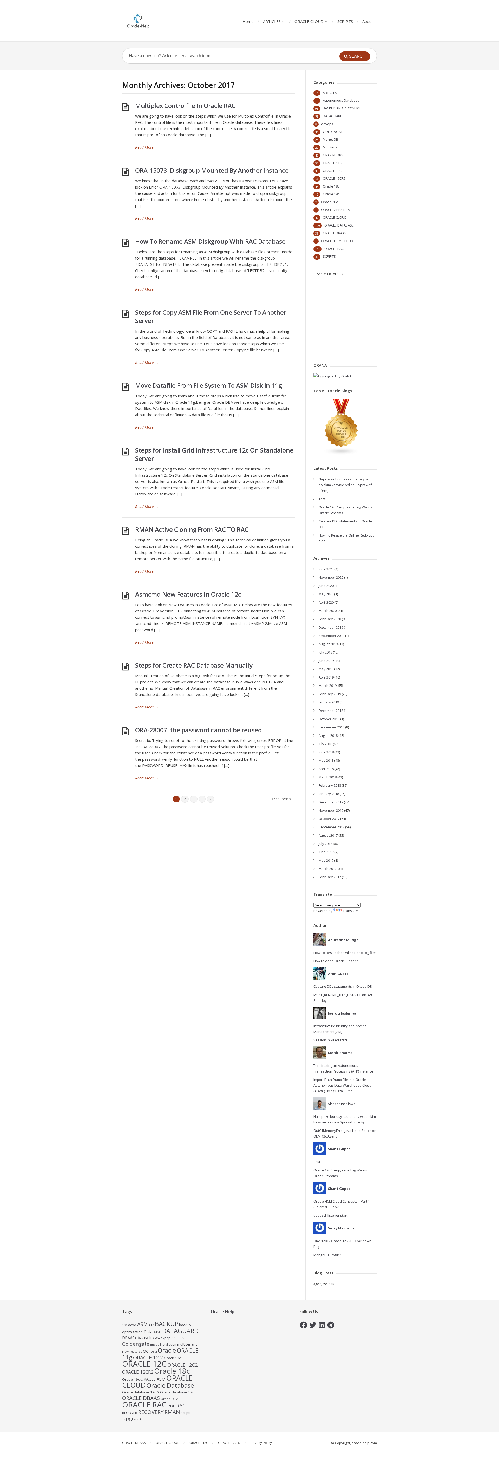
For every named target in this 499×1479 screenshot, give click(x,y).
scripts (186, 1412)
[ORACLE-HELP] (138, 20)
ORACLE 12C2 (182, 1364)
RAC (181, 1405)
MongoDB (330, 139)
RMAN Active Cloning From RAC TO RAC (191, 529)
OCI (146, 1351)
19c (124, 1324)
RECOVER (129, 1412)
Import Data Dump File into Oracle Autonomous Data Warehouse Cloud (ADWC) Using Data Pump (342, 1085)
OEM (153, 1351)
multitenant (187, 1344)
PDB (171, 1406)
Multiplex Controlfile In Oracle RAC (185, 105)
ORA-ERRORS (333, 155)
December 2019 (331, 627)
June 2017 (326, 852)
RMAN (172, 1412)
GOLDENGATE (333, 131)
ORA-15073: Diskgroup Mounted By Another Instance (211, 170)
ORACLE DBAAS (334, 233)
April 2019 (326, 677)
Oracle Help (222, 1311)
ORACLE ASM (153, 1379)
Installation (168, 1344)
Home (248, 21)
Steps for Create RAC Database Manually (193, 665)
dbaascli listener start (330, 1215)
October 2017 (329, 818)
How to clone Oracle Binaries (336, 961)
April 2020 (326, 602)
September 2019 (331, 635)
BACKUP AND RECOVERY (341, 108)
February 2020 (330, 619)
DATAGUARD (333, 116)
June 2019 (326, 660)
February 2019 (330, 694)
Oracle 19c (331, 194)
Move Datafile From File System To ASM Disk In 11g (208, 385)
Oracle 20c (329, 201)
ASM (142, 1324)
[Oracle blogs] (341, 453)
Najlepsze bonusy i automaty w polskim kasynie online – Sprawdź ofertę (345, 485)
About (367, 21)
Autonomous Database (341, 100)
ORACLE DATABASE (339, 225)
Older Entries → (282, 799)
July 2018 (325, 743)
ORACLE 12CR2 (334, 178)
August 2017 (328, 835)
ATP (151, 1325)
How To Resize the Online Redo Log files (345, 952)
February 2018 (330, 785)
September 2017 (331, 827)
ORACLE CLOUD (309, 21)
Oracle (167, 1350)
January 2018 (329, 793)
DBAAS (128, 1337)
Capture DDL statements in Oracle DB (342, 986)
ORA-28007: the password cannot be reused (198, 730)
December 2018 (331, 710)
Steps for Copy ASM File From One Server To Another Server (210, 316)
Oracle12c (172, 1357)
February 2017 (330, 877)
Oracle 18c (331, 186)
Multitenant (332, 147)
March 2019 (328, 685)
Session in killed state (330, 1040)
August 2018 (328, 735)
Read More (147, 147)
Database (152, 1331)
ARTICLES (272, 21)
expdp (165, 1338)
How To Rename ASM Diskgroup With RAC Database (210, 241)
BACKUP (166, 1323)
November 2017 (331, 810)
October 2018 (329, 718)
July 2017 (325, 843)
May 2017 (326, 860)
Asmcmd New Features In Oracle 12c (188, 594)
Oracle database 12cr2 (140, 1392)
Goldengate (135, 1343)
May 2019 (326, 669)
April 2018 (326, 768)
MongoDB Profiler (327, 1254)
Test (322, 498)
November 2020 (331, 577)
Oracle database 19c (177, 1392)
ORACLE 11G (332, 162)
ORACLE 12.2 (148, 1357)
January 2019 (329, 702)
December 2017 (331, 802)
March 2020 (328, 610)
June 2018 (326, 752)
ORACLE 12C (332, 170)
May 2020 (326, 594)
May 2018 (326, 760)
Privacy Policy (261, 1442)
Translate (350, 910)
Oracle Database (170, 1385)
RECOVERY (151, 1412)
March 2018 (328, 777)
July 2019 (325, 652)
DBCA (156, 1338)
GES (181, 1338)
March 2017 (328, 868)
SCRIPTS (345, 21)
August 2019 (328, 644)
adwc (132, 1324)
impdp (154, 1344)
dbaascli (143, 1337)
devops (327, 123)
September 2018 (331, 727)
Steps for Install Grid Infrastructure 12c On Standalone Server (214, 454)
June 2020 (326, 585)
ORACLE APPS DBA (335, 209)
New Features (132, 1351)
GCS (174, 1338)
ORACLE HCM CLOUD (337, 240)
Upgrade (132, 1418)
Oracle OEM (169, 1399)
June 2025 (326, 569)
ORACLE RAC (334, 248)
